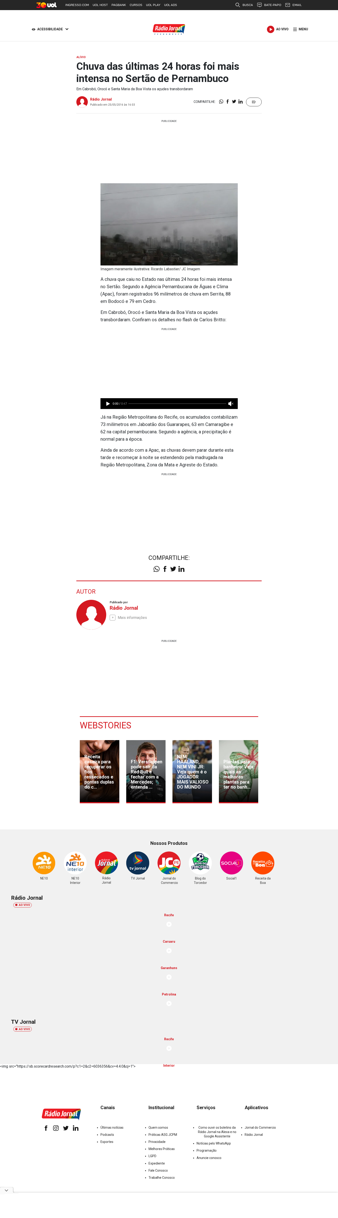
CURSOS (136, 5)
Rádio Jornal (101, 99)
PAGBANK (119, 5)
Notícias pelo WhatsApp (214, 1143)
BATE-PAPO (272, 5)
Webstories (105, 725)
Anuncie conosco (209, 1158)
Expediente (157, 1163)
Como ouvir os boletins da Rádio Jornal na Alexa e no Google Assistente (217, 1132)
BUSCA (248, 5)
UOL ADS (170, 5)
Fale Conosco (158, 1170)
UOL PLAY (153, 5)
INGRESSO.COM (77, 5)
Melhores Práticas (162, 1149)
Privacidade (157, 1142)
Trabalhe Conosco (162, 1177)
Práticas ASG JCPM (163, 1134)
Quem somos (158, 1127)
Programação (207, 1150)
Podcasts (107, 1134)
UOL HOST (100, 5)
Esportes (106, 1142)
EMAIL (297, 5)
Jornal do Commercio (260, 1127)
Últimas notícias (111, 1127)
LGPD (152, 1156)
